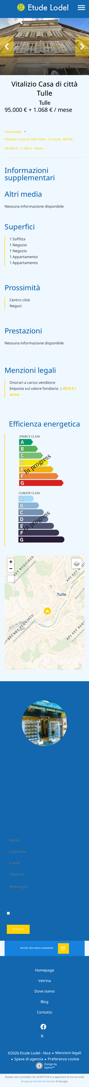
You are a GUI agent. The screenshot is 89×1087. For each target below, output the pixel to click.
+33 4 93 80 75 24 (47, 770)
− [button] (10, 568)
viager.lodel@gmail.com (47, 782)
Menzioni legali (68, 1053)
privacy (25, 1081)
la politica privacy (62, 913)
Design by (50, 1065)
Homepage (13, 131)
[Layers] (77, 563)
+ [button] (10, 562)
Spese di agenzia (28, 1059)
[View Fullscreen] (10, 578)
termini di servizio (44, 1081)
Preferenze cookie (63, 1059)
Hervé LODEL (44, 753)
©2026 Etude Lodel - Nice (29, 1053)
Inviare (18, 929)
